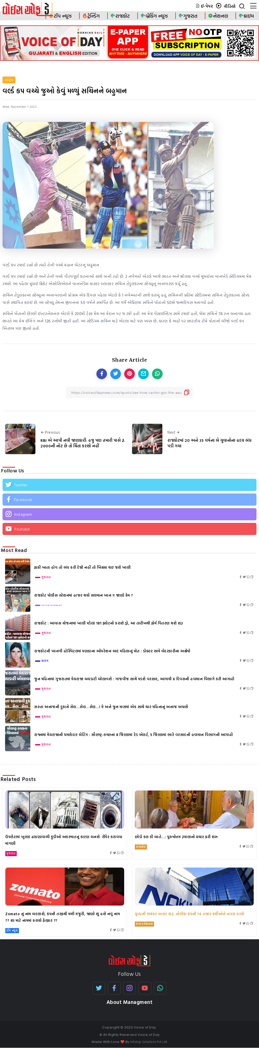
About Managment (129, 1002)
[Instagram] (129, 514)
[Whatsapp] (160, 988)
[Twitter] (129, 485)
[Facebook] (129, 499)
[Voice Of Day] (130, 960)
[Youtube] (129, 529)
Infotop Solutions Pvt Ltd (148, 1041)
